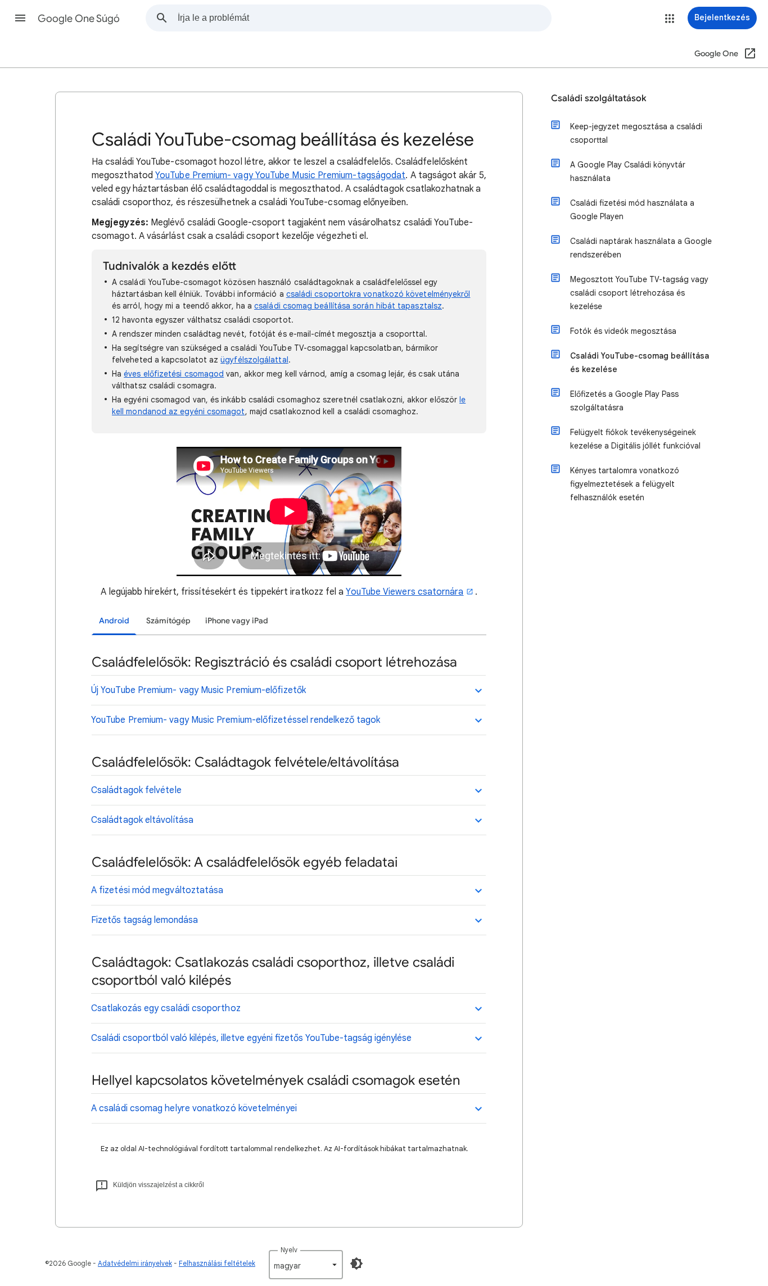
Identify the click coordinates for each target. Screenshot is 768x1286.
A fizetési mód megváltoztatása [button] (157, 890)
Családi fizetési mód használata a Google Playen (632, 209)
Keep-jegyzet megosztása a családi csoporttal (636, 133)
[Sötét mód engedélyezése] (356, 1263)
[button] (20, 17)
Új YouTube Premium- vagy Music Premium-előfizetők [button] (198, 690)
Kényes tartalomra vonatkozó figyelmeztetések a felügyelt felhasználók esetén (624, 483)
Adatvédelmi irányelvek (135, 1263)
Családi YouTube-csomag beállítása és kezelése (639, 362)
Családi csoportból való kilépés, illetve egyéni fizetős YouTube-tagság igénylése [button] (251, 1038)
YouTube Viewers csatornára (404, 591)
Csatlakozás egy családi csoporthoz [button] (166, 1008)
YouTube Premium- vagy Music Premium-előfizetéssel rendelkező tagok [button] (235, 720)
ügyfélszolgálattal (254, 360)
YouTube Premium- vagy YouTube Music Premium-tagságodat (280, 175)
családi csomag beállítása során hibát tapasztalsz (348, 306)
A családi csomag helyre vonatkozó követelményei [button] (194, 1108)
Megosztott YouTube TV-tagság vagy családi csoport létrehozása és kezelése (639, 292)
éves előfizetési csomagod (174, 374)
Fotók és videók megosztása (623, 331)
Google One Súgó (79, 18)
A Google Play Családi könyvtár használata (627, 171)
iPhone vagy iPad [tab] (236, 621)
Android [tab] (114, 621)
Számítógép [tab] (168, 621)
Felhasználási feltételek (217, 1263)
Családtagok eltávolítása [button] (142, 820)
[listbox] (306, 1264)
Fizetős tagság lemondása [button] (144, 920)
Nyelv (289, 1250)
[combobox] (364, 18)
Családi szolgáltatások (599, 98)
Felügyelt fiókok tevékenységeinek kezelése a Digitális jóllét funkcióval (635, 439)
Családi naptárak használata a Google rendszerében (641, 248)
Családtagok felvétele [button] (136, 790)
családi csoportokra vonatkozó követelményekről (378, 294)
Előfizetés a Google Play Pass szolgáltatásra (624, 401)
